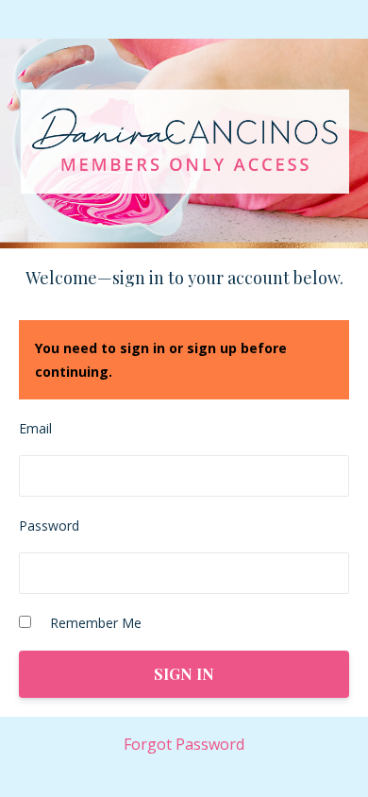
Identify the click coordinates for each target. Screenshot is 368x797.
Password (49, 525)
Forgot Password (184, 744)
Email (35, 428)
